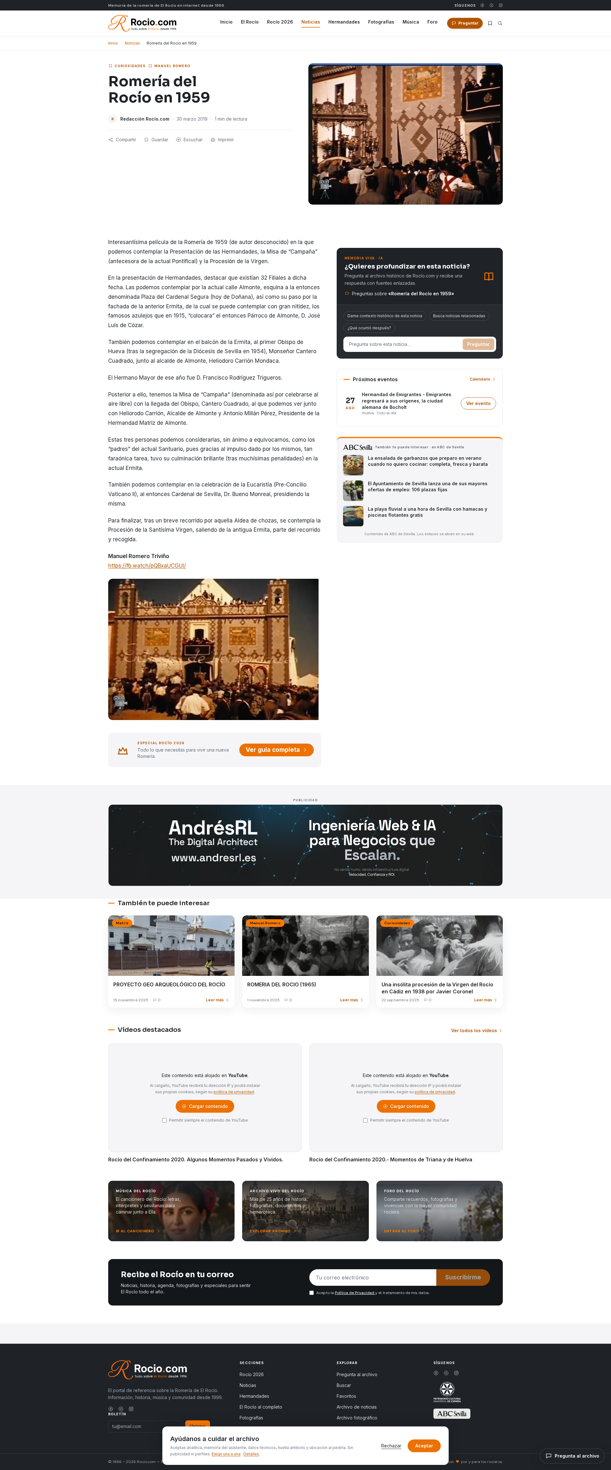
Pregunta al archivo (357, 1374)
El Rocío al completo (261, 1407)
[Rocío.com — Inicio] (142, 23)
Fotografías (381, 21)
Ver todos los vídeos (474, 1030)
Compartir (126, 139)
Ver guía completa (273, 749)
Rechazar (391, 1445)
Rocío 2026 (280, 21)
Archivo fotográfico (357, 1417)
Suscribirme (463, 1277)
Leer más (215, 1000)
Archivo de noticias (357, 1407)
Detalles (251, 1454)
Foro (432, 21)
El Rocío (250, 21)
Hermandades (344, 21)
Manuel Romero (172, 66)
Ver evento (481, 405)
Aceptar (424, 1445)
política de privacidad (234, 1091)
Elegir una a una (226, 1454)
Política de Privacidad (355, 1292)
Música (411, 21)
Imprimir (226, 139)
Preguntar (478, 344)
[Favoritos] (490, 23)
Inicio (226, 21)
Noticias (310, 21)
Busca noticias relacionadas (459, 315)
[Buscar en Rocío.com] (500, 23)
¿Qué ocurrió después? (369, 328)
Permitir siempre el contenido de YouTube (208, 1120)
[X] (491, 5)
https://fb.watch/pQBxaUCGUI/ (147, 566)
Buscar (344, 1385)
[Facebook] (482, 5)
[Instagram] (501, 5)
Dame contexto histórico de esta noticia (385, 315)
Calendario (480, 379)
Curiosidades (130, 66)
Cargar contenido (208, 1107)
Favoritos (346, 1396)
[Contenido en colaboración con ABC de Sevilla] (451, 1414)
